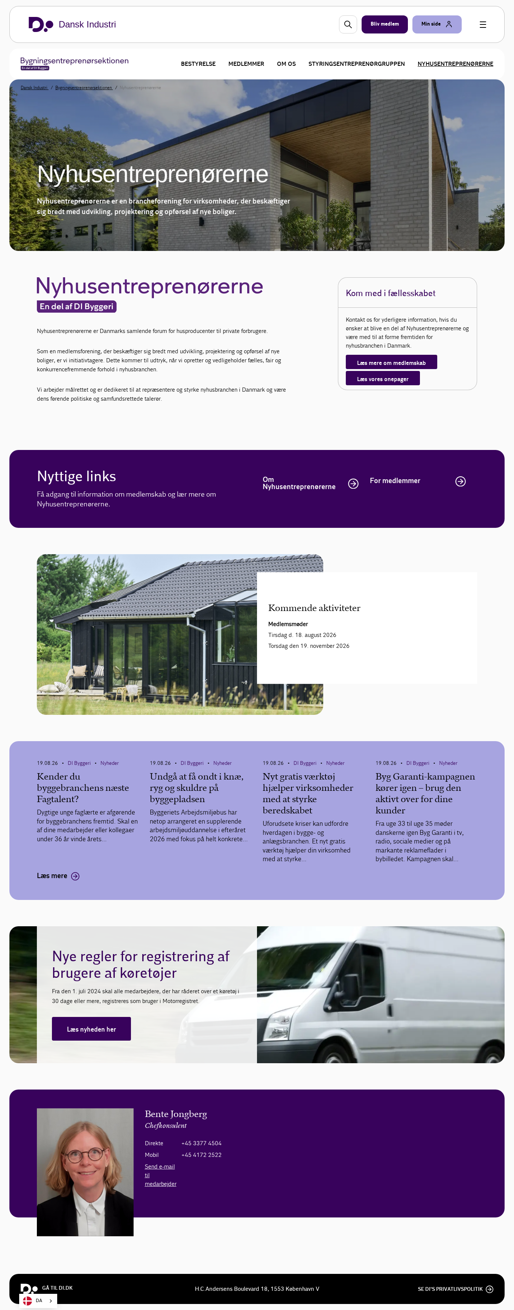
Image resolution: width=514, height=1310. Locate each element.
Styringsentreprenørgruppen (357, 64)
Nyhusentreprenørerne (455, 64)
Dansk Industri (35, 87)
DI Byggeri (79, 763)
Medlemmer (246, 64)
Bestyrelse (198, 64)
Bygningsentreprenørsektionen (84, 87)
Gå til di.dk (57, 1288)
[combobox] (38, 1301)
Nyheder (109, 763)
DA (39, 1301)
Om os (286, 64)
